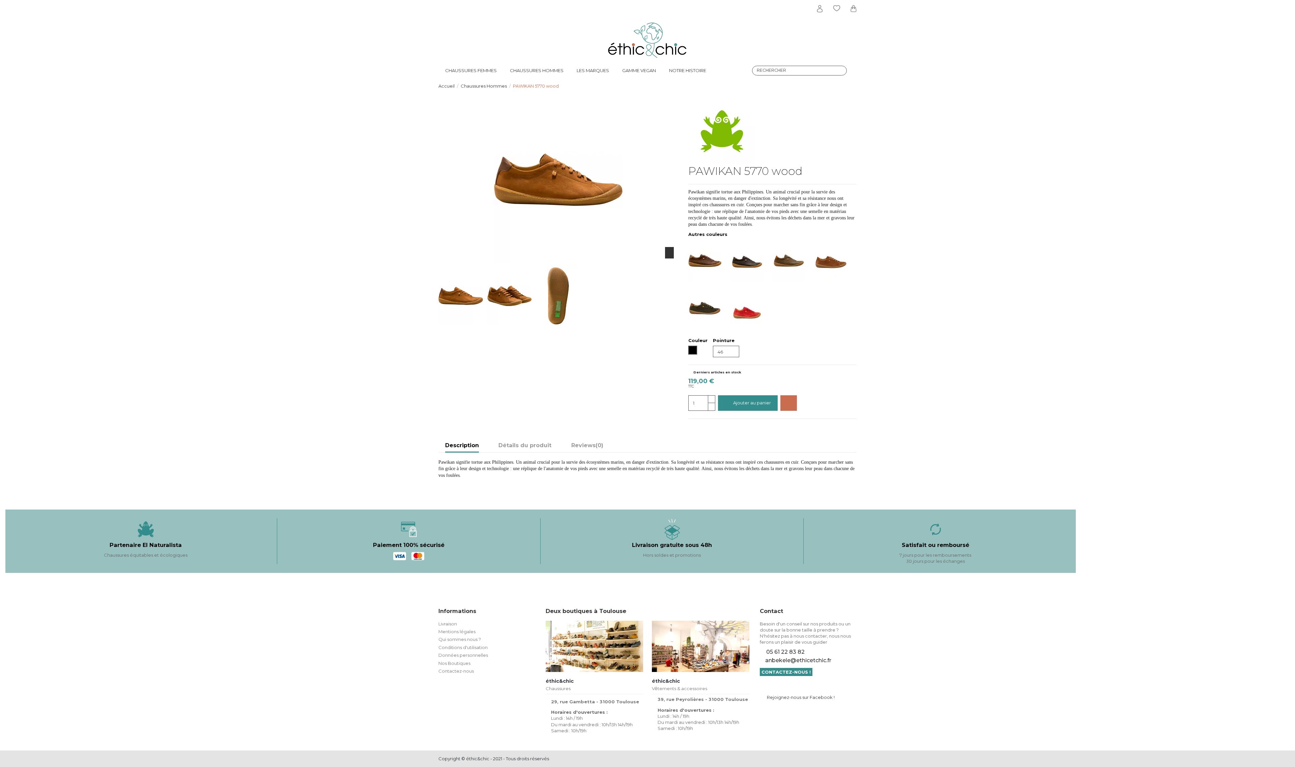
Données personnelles (463, 655)
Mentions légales (457, 631)
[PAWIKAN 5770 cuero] (835, 260)
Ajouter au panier (752, 402)
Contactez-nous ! (786, 672)
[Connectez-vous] (820, 8)
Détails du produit (524, 445)
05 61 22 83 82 (785, 652)
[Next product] (854, 86)
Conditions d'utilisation (463, 647)
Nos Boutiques (454, 663)
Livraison (447, 623)
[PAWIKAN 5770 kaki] (709, 306)
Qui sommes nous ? (459, 639)
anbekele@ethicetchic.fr (798, 660)
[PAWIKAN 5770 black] (751, 260)
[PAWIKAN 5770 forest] (793, 260)
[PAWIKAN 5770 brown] (709, 260)
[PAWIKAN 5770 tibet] (751, 306)
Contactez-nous (456, 671)
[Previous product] (847, 86)
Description (462, 445)
